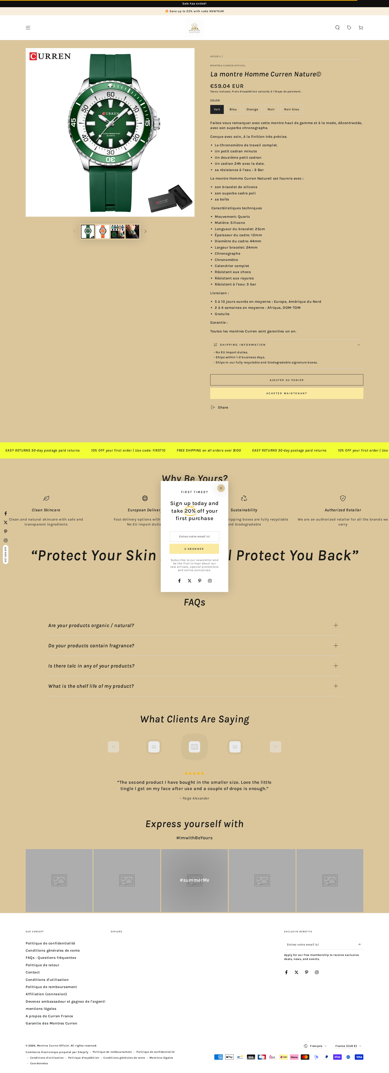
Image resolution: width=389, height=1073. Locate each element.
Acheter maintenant (286, 393)
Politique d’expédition (83, 1057)
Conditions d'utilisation (47, 979)
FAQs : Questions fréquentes (51, 957)
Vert (219, 110)
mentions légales (41, 1008)
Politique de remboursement (51, 987)
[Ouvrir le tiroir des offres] (349, 28)
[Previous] (103, 746)
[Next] (285, 746)
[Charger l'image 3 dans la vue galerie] (117, 231)
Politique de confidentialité (50, 943)
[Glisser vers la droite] (145, 232)
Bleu (235, 110)
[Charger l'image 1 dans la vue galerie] (88, 231)
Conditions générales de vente (53, 950)
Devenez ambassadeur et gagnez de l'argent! (65, 1001)
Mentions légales (161, 1057)
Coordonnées (39, 1063)
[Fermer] (221, 488)
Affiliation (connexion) (46, 994)
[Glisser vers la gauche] (75, 232)
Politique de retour (42, 965)
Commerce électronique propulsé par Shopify (57, 1052)
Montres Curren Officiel (228, 65)
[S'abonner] (360, 944)
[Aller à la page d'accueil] (194, 27)
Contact (33, 972)
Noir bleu (293, 110)
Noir (272, 110)
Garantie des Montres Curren (51, 1023)
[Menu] (28, 28)
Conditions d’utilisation (47, 1057)
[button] (337, 28)
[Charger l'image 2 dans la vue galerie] (102, 231)
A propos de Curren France (49, 1016)
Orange (254, 110)
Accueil (215, 56)
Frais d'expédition (244, 91)
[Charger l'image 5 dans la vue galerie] (132, 231)
